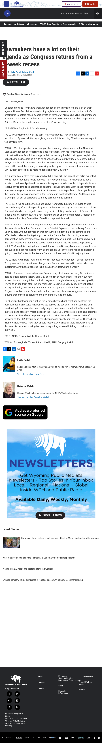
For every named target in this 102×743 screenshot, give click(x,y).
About (40, 677)
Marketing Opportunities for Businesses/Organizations (67, 678)
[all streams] (98, 13)
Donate (91, 4)
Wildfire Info (3, 69)
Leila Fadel (16, 72)
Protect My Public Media (86, 683)
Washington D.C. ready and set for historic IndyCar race (28, 569)
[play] (7, 13)
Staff (60, 686)
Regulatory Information (63, 692)
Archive (82, 690)
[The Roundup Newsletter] (51, 473)
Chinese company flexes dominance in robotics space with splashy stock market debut (43, 580)
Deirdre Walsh (28, 72)
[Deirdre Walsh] (9, 390)
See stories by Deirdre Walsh (33, 397)
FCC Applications (86, 677)
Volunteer (72, 4)
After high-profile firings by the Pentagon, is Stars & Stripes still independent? (39, 558)
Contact (41, 683)
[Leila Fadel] (9, 364)
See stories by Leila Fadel (31, 374)
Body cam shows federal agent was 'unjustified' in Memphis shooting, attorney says (60, 538)
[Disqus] (51, 631)
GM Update (3, 48)
